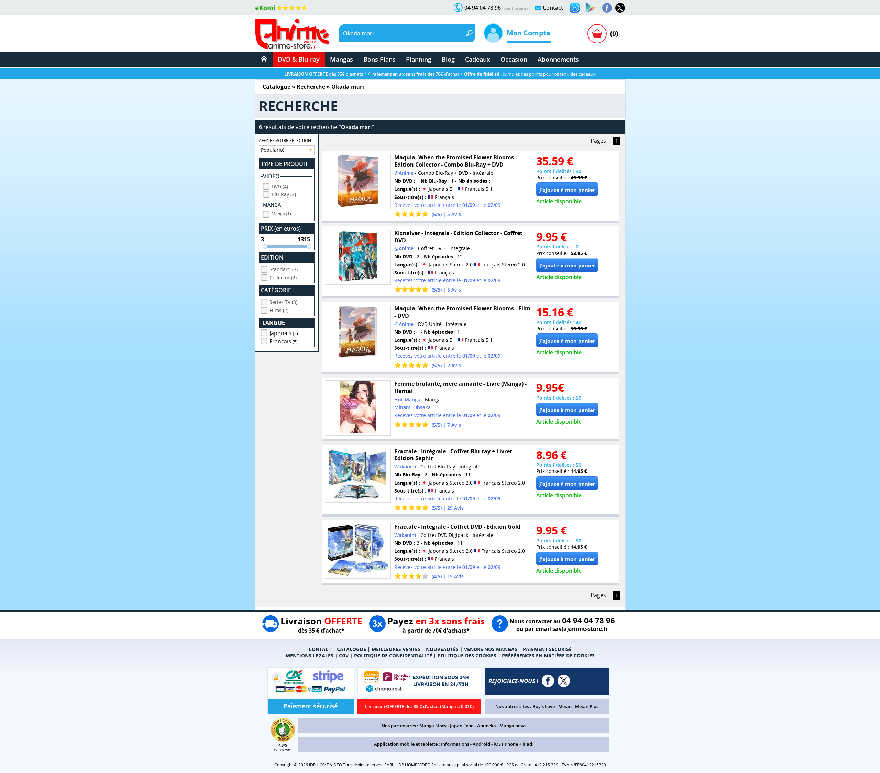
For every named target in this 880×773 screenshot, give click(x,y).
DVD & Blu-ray (299, 59)
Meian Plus (586, 706)
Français (284, 341)
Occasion (513, 59)
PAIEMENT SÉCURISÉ (547, 649)
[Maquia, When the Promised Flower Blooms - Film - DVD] (357, 332)
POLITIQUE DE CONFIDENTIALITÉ (393, 655)
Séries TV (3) (283, 302)
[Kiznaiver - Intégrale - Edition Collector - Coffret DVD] (357, 257)
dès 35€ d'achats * (325, 74)
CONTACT (320, 649)
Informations (455, 744)
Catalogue (276, 87)
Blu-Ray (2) (284, 194)
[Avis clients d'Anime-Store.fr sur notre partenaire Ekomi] (281, 7)
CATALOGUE (351, 649)
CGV (344, 655)
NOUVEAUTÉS (442, 649)
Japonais (284, 333)
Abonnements (558, 59)
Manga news (512, 725)
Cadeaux (477, 59)
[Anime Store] (292, 34)
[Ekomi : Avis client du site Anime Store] (283, 739)
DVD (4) (280, 186)
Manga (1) (281, 214)
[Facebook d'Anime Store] (548, 681)
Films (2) (279, 310)
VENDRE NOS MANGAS (490, 649)
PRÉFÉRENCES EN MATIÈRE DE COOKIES (548, 655)
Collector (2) (283, 277)
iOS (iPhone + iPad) (514, 744)
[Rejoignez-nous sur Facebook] (607, 8)
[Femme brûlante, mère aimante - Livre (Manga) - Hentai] (357, 408)
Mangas (341, 59)
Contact (553, 7)
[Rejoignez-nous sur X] (620, 8)
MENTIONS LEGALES (309, 655)
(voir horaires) (516, 8)
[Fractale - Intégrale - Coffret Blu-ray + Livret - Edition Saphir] (357, 475)
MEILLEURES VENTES (396, 649)
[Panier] (597, 33)
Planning (418, 59)
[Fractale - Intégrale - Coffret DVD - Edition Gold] (357, 550)
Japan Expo (462, 725)
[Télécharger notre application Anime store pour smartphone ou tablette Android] (590, 8)
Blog (448, 59)
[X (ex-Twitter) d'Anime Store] (564, 681)
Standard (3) (284, 269)
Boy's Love (543, 706)
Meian (565, 706)
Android (481, 744)
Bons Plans (379, 59)
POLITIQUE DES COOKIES (467, 655)
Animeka (486, 725)
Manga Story (433, 725)
